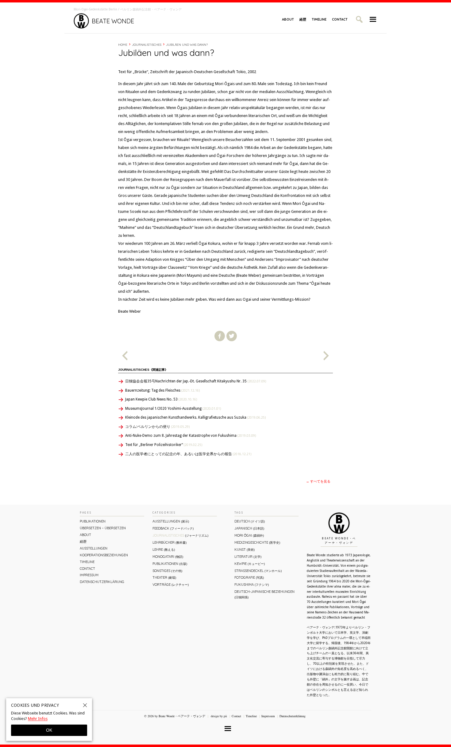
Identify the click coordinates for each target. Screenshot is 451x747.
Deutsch (249, 521)
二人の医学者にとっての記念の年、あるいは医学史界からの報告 (188, 454)
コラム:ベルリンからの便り (157, 426)
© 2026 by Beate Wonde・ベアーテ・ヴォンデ (174, 716)
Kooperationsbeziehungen (104, 555)
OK (49, 730)
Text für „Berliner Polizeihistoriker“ (163, 445)
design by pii (218, 716)
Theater (164, 577)
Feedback (173, 528)
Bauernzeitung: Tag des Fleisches (162, 390)
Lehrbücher (169, 542)
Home (122, 45)
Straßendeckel (258, 571)
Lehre (163, 549)
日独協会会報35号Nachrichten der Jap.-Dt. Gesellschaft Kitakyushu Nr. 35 (195, 381)
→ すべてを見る (318, 481)
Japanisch (249, 528)
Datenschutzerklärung (102, 582)
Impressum (89, 575)
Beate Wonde (113, 21)
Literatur (247, 556)
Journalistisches (146, 45)
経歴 (302, 19)
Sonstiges (167, 571)
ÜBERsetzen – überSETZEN (103, 528)
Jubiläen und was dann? (187, 45)
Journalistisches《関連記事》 (143, 369)
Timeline (319, 19)
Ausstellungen (93, 548)
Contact (340, 19)
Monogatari (167, 556)
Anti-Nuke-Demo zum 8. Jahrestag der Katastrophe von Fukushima (190, 435)
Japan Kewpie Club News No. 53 (161, 399)
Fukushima (251, 584)
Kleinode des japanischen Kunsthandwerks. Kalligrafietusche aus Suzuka (195, 417)
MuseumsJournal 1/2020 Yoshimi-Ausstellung (173, 408)
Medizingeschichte (257, 542)
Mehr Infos (38, 718)
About (288, 19)
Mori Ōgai (249, 535)
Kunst (244, 549)
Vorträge (170, 584)
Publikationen (93, 521)
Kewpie (249, 563)
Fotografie (249, 577)
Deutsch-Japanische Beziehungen (264, 594)
